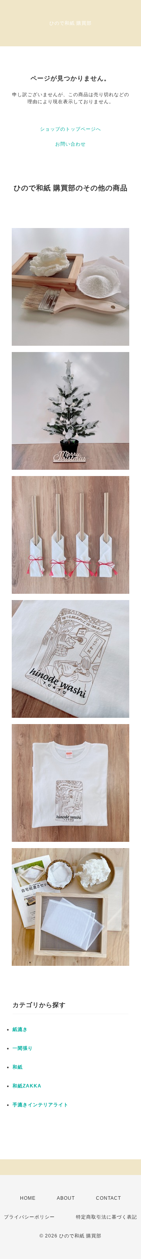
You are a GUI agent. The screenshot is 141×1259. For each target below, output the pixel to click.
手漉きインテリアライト (41, 1105)
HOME (28, 1198)
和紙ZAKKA (27, 1086)
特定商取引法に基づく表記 (106, 1217)
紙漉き (20, 1029)
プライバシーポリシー (29, 1217)
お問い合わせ (70, 144)
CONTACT (108, 1198)
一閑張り (23, 1048)
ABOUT (66, 1198)
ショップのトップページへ (70, 129)
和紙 (18, 1067)
